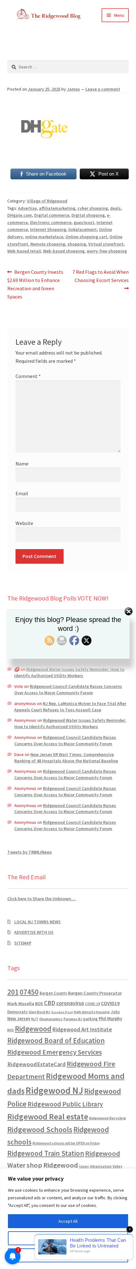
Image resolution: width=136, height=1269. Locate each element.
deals (115, 208)
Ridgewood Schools (39, 1129)
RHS (10, 1030)
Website (24, 523)
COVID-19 (92, 1004)
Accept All (68, 1221)
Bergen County (53, 993)
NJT (34, 1018)
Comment (28, 376)
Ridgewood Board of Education (56, 1040)
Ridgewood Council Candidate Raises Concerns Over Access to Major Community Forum (68, 689)
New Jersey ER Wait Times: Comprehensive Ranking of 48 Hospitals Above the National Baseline (66, 758)
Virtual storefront (106, 244)
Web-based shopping (63, 251)
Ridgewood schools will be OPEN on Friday (66, 1143)
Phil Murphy (110, 1019)
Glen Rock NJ (39, 1011)
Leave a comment (102, 89)
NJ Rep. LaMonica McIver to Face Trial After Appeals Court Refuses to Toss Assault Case (70, 707)
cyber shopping (92, 208)
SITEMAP (22, 943)
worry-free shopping (107, 251)
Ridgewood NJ (54, 1090)
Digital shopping (88, 215)
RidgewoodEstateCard (36, 1064)
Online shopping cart (86, 237)
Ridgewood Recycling (107, 1118)
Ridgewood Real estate (47, 1117)
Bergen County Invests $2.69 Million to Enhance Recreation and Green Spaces (35, 284)
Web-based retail (24, 251)
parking (90, 1019)
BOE (39, 1003)
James (73, 89)
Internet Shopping (48, 229)
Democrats (17, 1012)
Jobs (115, 1012)
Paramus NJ (73, 1019)
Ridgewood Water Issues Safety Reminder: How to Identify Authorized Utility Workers (69, 672)
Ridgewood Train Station (45, 1153)
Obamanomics (51, 1018)
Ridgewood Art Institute (82, 1029)
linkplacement (82, 229)
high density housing (92, 1011)
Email (21, 493)
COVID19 (110, 1003)
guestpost (84, 222)
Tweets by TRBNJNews (29, 852)
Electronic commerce (50, 222)
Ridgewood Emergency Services (54, 1052)
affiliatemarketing (57, 208)
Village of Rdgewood (47, 201)
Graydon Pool (62, 1012)
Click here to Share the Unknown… (41, 898)
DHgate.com (19, 215)
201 (13, 992)
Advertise (27, 208)
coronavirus (70, 1003)
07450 (29, 992)
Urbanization (101, 1166)
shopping (76, 244)
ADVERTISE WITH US (33, 932)
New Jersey (18, 1019)
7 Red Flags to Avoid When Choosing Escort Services (100, 275)
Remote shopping (47, 244)
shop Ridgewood (52, 1165)
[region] (68, 1218)
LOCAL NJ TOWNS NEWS (37, 922)
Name (21, 463)
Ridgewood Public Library (65, 1104)
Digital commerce (51, 215)
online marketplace (44, 237)
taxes (84, 1166)
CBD (49, 1003)
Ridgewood (33, 1028)
